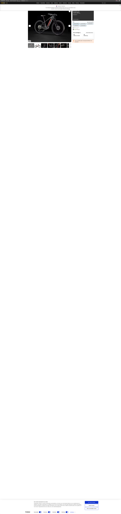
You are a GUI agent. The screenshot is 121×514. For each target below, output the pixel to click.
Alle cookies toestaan (91, 502)
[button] (49, 26)
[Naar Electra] (8, 0)
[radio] (31, 45)
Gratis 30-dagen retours (89, 32)
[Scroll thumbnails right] (70, 45)
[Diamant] (18, 0)
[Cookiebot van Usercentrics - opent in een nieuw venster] (28, 512)
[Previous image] (30, 26)
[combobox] (111, 3)
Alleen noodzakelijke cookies (91, 508)
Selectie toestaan (91, 505)
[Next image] (69, 26)
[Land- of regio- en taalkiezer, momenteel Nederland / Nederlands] (116, 0)
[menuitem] (38, 3)
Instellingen (72, 512)
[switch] (49, 512)
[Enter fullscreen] (69, 11)
